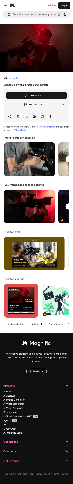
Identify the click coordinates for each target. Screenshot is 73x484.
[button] (36, 371)
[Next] (69, 159)
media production (15, 324)
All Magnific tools (12, 432)
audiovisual (36, 324)
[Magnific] (36, 344)
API (5, 424)
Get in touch (11, 461)
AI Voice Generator (13, 408)
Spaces (7, 391)
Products (9, 385)
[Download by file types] (63, 95)
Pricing (52, 5)
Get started (10, 441)
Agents (10, 420)
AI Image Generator (45, 126)
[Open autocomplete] (7, 14)
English (36, 371)
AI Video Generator (13, 403)
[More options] (50, 116)
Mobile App (9, 428)
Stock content (11, 412)
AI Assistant (9, 395)
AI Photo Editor (20, 130)
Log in (64, 5)
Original (21, 29)
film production (56, 324)
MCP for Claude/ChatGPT (20, 416)
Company (9, 451)
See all (31, 137)
